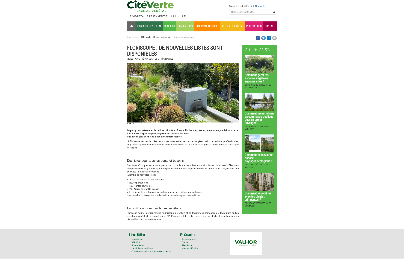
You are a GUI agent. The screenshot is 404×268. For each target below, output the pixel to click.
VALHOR (135, 242)
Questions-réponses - (255, 85)
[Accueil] (131, 26)
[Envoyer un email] (274, 37)
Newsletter (260, 6)
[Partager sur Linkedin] (268, 37)
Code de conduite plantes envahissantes (151, 251)
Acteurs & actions (232, 26)
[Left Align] (274, 12)
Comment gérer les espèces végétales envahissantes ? (257, 78)
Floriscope (132, 213)
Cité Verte (146, 37)
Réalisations (185, 26)
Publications (254, 26)
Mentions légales (190, 248)
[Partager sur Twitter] (263, 37)
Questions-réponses (140, 58)
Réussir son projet (207, 26)
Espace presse (189, 239)
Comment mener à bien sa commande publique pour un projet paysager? (259, 118)
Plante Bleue (137, 245)
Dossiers (169, 26)
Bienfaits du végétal (149, 26)
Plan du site (187, 245)
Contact (270, 26)
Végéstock (143, 216)
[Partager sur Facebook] (257, 37)
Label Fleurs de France (142, 248)
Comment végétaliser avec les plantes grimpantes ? (258, 196)
